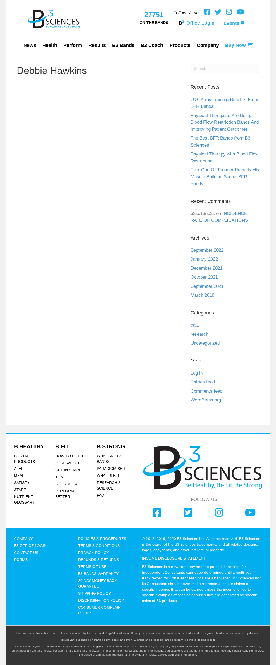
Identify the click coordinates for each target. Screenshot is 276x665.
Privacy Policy (93, 552)
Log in (197, 373)
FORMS (21, 559)
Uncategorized (205, 343)
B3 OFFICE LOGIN (30, 545)
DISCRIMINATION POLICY (101, 600)
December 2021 (206, 268)
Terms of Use (92, 566)
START (20, 489)
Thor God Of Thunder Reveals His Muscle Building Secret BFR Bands (225, 176)
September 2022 (207, 250)
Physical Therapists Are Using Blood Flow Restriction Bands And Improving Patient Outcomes (225, 122)
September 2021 (207, 286)
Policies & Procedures (102, 538)
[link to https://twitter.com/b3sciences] (188, 512)
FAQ (100, 495)
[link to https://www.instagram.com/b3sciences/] (219, 512)
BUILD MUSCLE (69, 484)
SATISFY (21, 482)
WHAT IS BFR (109, 475)
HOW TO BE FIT (69, 456)
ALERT (20, 468)
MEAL (19, 475)
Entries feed (203, 382)
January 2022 (204, 259)
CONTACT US (26, 552)
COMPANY (23, 538)
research (199, 334)
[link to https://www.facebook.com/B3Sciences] (157, 512)
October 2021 (204, 277)
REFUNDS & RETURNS (98, 559)
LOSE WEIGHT (68, 463)
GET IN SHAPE (68, 470)
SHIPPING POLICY (94, 593)
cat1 (195, 325)
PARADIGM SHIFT (113, 468)
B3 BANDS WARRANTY (98, 574)
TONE (60, 477)
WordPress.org (206, 400)
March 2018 (202, 295)
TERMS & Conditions (99, 545)
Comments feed (206, 391)
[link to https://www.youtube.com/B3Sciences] (250, 512)
